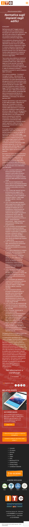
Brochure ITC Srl (14, 460)
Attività (12, 452)
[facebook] (16, 385)
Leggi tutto (9, 424)
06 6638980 (15, 377)
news (11, 383)
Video (11, 456)
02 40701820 (15, 517)
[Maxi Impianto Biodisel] (14, 401)
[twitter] (18, 385)
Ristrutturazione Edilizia (14, 11)
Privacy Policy (14, 465)
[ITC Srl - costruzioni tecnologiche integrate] (7, 3)
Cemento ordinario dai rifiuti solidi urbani (14, 439)
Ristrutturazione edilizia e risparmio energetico (14, 434)
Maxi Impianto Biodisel (10, 412)
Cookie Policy (13, 462)
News (11, 454)
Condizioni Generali (15, 467)
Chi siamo (12, 450)
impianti (7, 383)
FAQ (11, 458)
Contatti (12, 448)
